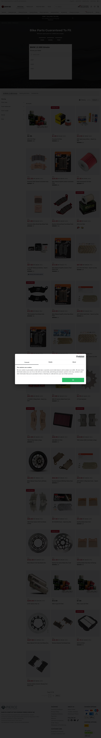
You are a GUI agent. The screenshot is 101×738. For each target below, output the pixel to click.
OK (73, 380)
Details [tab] (50, 362)
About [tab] (74, 362)
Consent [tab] (26, 362)
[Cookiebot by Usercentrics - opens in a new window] (77, 357)
